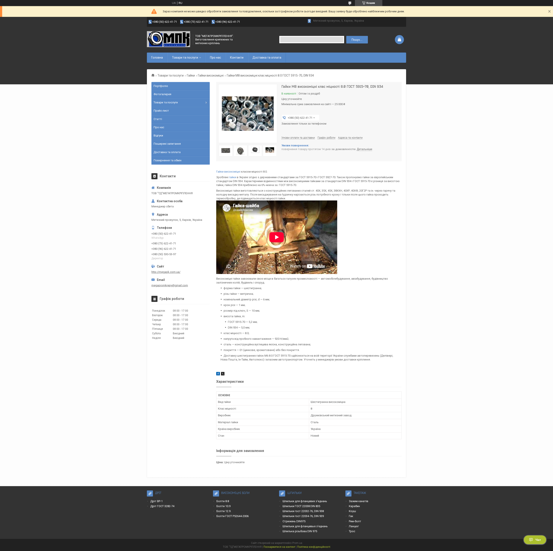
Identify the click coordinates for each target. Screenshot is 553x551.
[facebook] (218, 374)
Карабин (354, 506)
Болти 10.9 (223, 506)
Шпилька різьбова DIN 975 (300, 531)
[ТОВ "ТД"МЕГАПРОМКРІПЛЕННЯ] (168, 39)
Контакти (236, 57)
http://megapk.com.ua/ (165, 272)
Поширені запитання (167, 143)
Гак (351, 516)
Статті (158, 119)
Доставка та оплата (267, 57)
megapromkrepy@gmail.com (169, 285)
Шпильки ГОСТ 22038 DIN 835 (301, 506)
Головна (157, 57)
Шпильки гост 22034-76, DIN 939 (303, 516)
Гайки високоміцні (211, 75)
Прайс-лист (161, 110)
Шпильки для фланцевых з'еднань (305, 526)
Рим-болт (355, 521)
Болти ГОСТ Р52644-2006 (232, 516)
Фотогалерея (162, 94)
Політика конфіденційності (313, 546)
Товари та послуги (185, 57)
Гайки (191, 75)
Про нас (215, 57)
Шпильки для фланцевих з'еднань (305, 501)
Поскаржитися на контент (279, 546)
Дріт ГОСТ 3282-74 (162, 506)
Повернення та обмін (167, 160)
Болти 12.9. (223, 511)
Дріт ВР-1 (156, 501)
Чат (538, 539)
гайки (232, 177)
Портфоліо (161, 86)
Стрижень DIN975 (294, 521)
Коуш (352, 511)
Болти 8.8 (222, 501)
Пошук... (356, 39)
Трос (352, 531)
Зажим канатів (358, 501)
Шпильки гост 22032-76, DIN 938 (303, 511)
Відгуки (158, 135)
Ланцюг (354, 526)
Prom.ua (297, 543)
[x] (222, 374)
